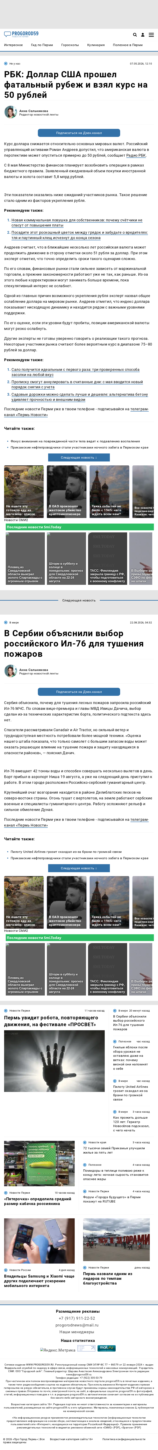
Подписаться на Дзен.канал (79, 133)
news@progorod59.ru (79, 1374)
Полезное (124, 1041)
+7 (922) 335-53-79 (91, 1377)
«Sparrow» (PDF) (131, 1427)
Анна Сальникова (33, 111)
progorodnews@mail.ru (77, 1325)
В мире (14, 622)
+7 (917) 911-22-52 (77, 1318)
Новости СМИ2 (16, 520)
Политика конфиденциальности (123, 1439)
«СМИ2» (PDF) (111, 1427)
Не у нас (14, 63)
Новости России (20, 1270)
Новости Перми (19, 1010)
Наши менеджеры (76, 1332)
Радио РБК (136, 155)
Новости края (97, 1142)
